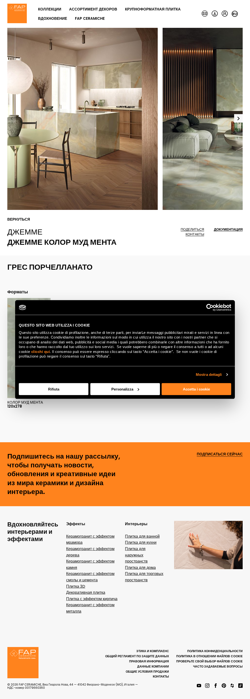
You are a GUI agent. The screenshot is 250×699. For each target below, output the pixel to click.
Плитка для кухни (140, 542)
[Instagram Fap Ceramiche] (207, 686)
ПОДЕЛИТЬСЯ (192, 229)
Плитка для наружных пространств (136, 555)
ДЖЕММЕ (24, 231)
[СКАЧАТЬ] (215, 13)
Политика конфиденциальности (215, 651)
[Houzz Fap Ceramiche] (232, 686)
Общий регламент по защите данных (137, 656)
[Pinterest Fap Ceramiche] (224, 686)
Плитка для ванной (142, 536)
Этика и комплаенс (152, 651)
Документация (228, 229)
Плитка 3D (75, 586)
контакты (195, 234)
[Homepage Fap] (17, 14)
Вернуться (18, 219)
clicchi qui (40, 351)
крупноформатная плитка (153, 9)
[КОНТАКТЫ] (205, 13)
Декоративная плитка (85, 592)
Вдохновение (52, 18)
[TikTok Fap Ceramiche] (240, 686)
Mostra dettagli (209, 374)
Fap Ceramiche (90, 18)
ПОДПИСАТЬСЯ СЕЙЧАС (220, 454)
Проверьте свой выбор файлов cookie (209, 661)
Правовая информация (149, 661)
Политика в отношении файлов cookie (209, 656)
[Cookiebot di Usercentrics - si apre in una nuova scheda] (209, 307)
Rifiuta (53, 389)
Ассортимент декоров (93, 9)
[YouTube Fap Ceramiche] (199, 686)
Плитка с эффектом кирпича (91, 599)
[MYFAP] (225, 13)
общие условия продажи (147, 671)
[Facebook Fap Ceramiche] (215, 686)
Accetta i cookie (196, 389)
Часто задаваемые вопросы (218, 666)
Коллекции (49, 9)
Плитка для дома (140, 567)
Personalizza (122, 389)
